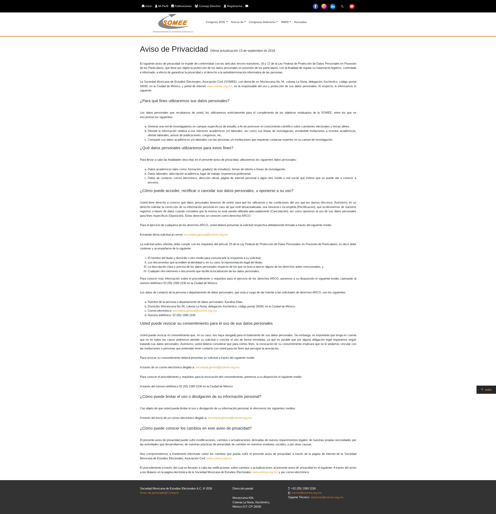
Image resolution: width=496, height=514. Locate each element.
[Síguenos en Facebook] (315, 6)
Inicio (148, 6)
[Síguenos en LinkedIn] (332, 6)
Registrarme (234, 6)
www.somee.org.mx (219, 86)
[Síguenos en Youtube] (352, 6)
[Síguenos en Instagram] (324, 6)
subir (488, 389)
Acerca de (237, 22)
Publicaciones (183, 6)
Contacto (173, 492)
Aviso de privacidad (152, 492)
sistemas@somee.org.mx (327, 497)
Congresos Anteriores (262, 22)
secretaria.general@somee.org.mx (206, 234)
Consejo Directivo (209, 6)
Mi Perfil (162, 6)
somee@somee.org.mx (307, 492)
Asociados (300, 22)
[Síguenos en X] (342, 6)
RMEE (285, 22)
